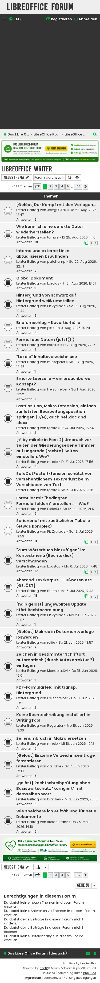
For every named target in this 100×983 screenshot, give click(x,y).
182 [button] (78, 186)
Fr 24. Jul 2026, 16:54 (77, 428)
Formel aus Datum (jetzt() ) (45, 339)
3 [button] (56, 186)
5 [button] (68, 186)
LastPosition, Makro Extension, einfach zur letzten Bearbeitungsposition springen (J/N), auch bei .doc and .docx (56, 414)
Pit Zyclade (56, 306)
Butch (52, 591)
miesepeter (56, 362)
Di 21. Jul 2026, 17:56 (77, 461)
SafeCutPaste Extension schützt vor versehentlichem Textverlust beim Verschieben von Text (53, 479)
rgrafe (52, 428)
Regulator (55, 725)
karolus (53, 283)
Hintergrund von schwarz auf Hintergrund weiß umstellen (46, 298)
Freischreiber (57, 389)
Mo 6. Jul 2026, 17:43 (77, 591)
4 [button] (62, 186)
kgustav (54, 566)
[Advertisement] (50, 76)
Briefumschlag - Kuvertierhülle (48, 322)
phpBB (43, 968)
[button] (37, 186)
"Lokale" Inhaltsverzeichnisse (46, 356)
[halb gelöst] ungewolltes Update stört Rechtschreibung (51, 607)
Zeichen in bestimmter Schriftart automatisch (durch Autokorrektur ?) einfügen (55, 660)
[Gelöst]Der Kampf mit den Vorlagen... (56, 204)
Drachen (54, 799)
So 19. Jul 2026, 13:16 (77, 490)
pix (49, 328)
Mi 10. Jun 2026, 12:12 (77, 743)
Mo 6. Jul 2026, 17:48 (80, 566)
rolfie (51, 642)
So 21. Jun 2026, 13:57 (76, 642)
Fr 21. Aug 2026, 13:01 (79, 283)
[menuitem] (15, 19)
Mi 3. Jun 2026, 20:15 (81, 799)
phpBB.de (89, 973)
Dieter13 (53, 509)
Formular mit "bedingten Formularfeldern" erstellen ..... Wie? (52, 500)
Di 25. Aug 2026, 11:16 (78, 237)
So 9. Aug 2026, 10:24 (72, 328)
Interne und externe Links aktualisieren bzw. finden (42, 253)
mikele (52, 461)
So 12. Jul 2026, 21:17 (79, 509)
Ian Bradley (88, 963)
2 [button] (50, 186)
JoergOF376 (56, 210)
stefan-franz (57, 822)
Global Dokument (34, 278)
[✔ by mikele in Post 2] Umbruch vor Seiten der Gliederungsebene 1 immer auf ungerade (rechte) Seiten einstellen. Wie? (55, 448)
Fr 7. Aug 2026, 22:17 (79, 345)
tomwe (52, 237)
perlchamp (56, 261)
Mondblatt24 (57, 670)
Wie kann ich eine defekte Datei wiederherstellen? (49, 229)
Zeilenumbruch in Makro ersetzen (51, 738)
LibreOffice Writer (26, 169)
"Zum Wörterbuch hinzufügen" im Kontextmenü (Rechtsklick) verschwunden (51, 555)
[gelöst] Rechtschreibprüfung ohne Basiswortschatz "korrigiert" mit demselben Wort (53, 788)
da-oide (54, 766)
